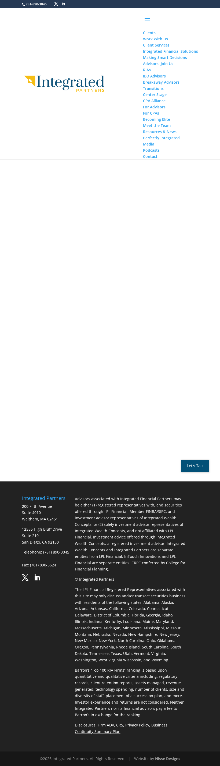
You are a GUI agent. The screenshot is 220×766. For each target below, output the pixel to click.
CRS (119, 725)
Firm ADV (106, 725)
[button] (170, 22)
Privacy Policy (137, 725)
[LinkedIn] (63, 4)
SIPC (109, 391)
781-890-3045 (36, 4)
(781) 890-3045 (56, 552)
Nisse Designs (167, 758)
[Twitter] (56, 4)
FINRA (100, 391)
